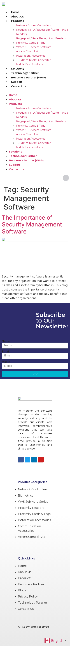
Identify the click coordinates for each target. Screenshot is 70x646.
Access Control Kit (27, 51)
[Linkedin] (34, 459)
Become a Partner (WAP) (28, 77)
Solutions (17, 68)
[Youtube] (41, 459)
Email (5, 351)
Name (6, 341)
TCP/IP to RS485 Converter (33, 60)
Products (17, 21)
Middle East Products (29, 64)
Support (16, 81)
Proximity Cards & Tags (30, 42)
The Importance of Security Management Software (32, 224)
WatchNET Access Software (33, 47)
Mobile (6, 362)
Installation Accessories (30, 55)
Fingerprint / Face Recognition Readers (41, 38)
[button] (35, 90)
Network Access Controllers (33, 25)
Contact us (18, 86)
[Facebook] (21, 459)
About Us (17, 16)
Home (15, 12)
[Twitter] (27, 459)
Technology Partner (25, 73)
